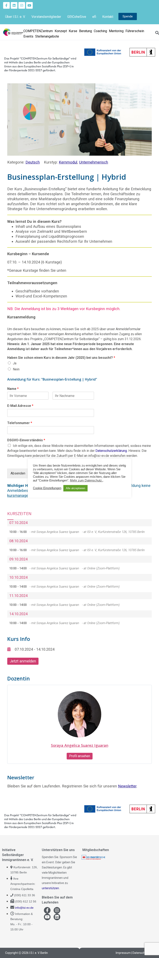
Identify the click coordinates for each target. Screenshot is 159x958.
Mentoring (116, 31)
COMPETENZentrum (38, 31)
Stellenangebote (47, 36)
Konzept (61, 31)
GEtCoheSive (76, 17)
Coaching (100, 31)
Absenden (18, 473)
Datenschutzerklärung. (111, 451)
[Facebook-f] (6, 5)
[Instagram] (21, 5)
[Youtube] (29, 5)
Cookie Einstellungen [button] (47, 488)
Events (28, 36)
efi (94, 17)
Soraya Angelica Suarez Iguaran (79, 745)
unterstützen (50, 888)
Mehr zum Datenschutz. (86, 480)
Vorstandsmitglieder (46, 17)
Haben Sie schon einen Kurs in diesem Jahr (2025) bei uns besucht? (61, 358)
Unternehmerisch (93, 162)
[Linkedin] (14, 5)
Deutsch (32, 162)
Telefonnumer (19, 423)
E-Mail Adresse (20, 406)
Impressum (123, 952)
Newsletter (127, 786)
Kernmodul (68, 162)
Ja (14, 363)
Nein (16, 369)
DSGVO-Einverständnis (26, 440)
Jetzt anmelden (23, 661)
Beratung (85, 31)
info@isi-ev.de (24, 907)
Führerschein (134, 31)
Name (13, 389)
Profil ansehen (79, 756)
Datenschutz (140, 952)
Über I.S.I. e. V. (15, 17)
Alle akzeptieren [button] (75, 488)
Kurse (73, 31)
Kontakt (107, 17)
